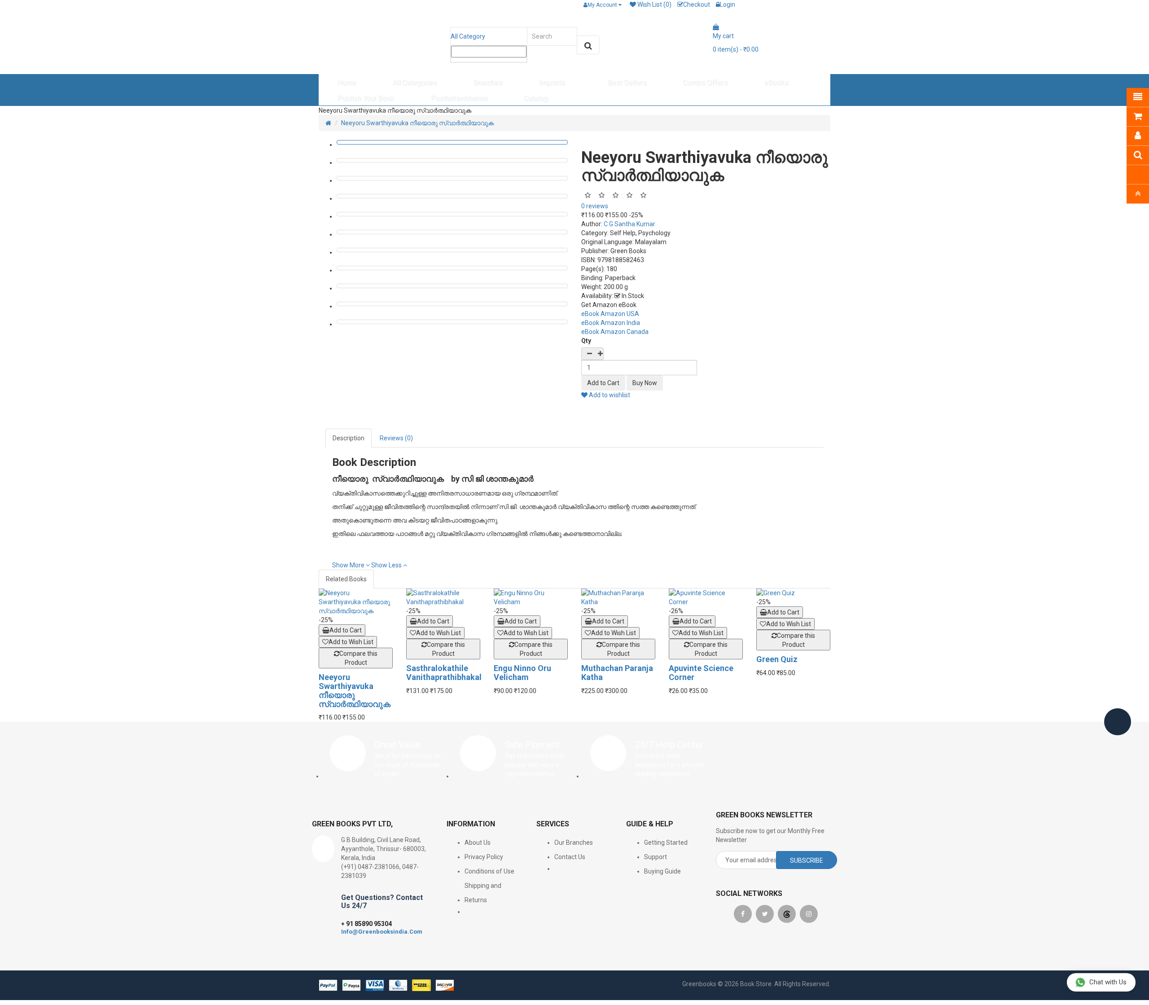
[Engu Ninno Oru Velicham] (531, 597)
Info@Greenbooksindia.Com (381, 931)
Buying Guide (662, 871)
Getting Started (666, 842)
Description (348, 438)
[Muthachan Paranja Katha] (618, 597)
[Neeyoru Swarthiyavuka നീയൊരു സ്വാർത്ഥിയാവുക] (356, 601)
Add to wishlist (609, 395)
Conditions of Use (489, 871)
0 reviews (594, 206)
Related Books (346, 579)
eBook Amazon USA (610, 313)
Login (727, 4)
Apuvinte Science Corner (701, 672)
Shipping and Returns (483, 893)
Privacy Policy (484, 856)
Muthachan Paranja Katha (617, 672)
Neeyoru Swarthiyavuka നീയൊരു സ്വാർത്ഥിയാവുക (417, 123)
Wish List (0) (653, 4)
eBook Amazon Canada (615, 331)
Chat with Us (1108, 982)
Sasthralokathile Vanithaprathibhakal (444, 672)
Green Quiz (777, 659)
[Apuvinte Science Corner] (706, 597)
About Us (478, 842)
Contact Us (569, 856)
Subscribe (806, 860)
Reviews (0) (396, 438)
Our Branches (573, 842)
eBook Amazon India (610, 322)
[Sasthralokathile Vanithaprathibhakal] (443, 597)
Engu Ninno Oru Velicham (522, 672)
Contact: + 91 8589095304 (362, 4)
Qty (586, 340)
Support (655, 856)
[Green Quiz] (793, 592)
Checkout (696, 4)
